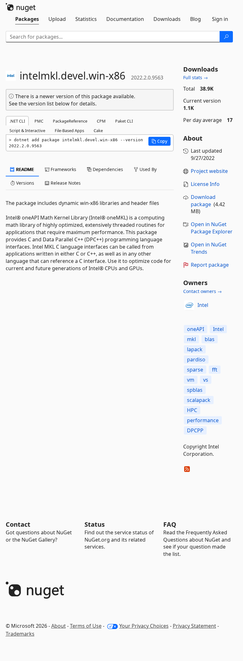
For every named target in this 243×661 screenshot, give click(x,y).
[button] (159, 141)
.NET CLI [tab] (17, 121)
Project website (209, 171)
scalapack (198, 400)
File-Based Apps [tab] (69, 130)
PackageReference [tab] (70, 121)
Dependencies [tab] (107, 169)
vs (205, 379)
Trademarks (20, 633)
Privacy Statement (194, 625)
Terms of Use (86, 625)
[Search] (226, 36)
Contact (18, 524)
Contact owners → (202, 291)
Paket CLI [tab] (124, 121)
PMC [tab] (38, 121)
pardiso (196, 359)
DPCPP (195, 430)
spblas (194, 389)
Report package (210, 264)
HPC (192, 410)
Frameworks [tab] (62, 169)
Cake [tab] (98, 130)
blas (210, 339)
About (58, 625)
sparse (195, 369)
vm (190, 379)
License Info (205, 184)
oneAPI (195, 329)
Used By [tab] (147, 169)
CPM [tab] (101, 121)
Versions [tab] (24, 183)
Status (94, 524)
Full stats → (195, 77)
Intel (202, 305)
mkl (191, 339)
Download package (203, 201)
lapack (194, 349)
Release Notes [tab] (65, 183)
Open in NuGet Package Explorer (212, 228)
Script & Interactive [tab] (27, 130)
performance (203, 420)
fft (214, 369)
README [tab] (24, 169)
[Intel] (189, 305)
